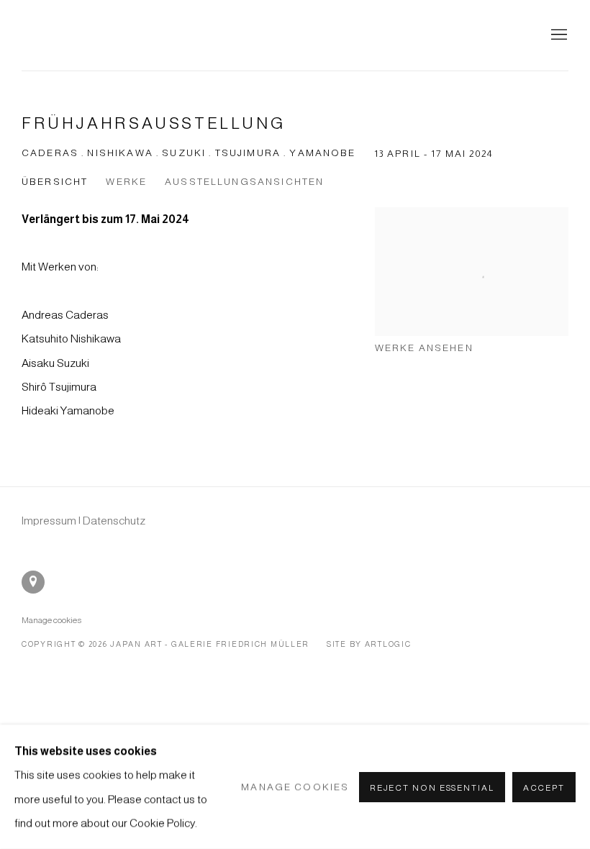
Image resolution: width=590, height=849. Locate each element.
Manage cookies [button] (51, 620)
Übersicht (55, 181)
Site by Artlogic (369, 644)
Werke (126, 181)
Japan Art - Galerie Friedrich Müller (108, 35)
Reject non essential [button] (432, 786)
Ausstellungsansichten (244, 181)
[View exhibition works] (471, 243)
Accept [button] (544, 786)
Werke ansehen (424, 347)
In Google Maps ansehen (33, 582)
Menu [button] (557, 35)
